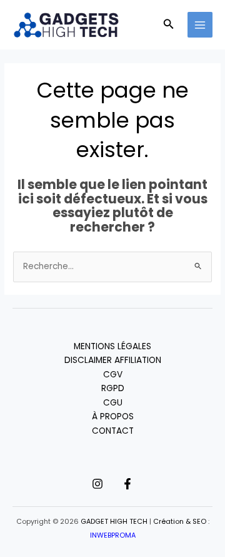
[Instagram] (97, 483)
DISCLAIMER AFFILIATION (112, 360)
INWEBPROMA (113, 535)
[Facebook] (127, 483)
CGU (112, 403)
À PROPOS (113, 416)
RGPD (112, 388)
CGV (112, 375)
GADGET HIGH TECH (114, 521)
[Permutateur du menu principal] (200, 25)
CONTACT (113, 431)
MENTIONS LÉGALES (112, 346)
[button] (168, 25)
